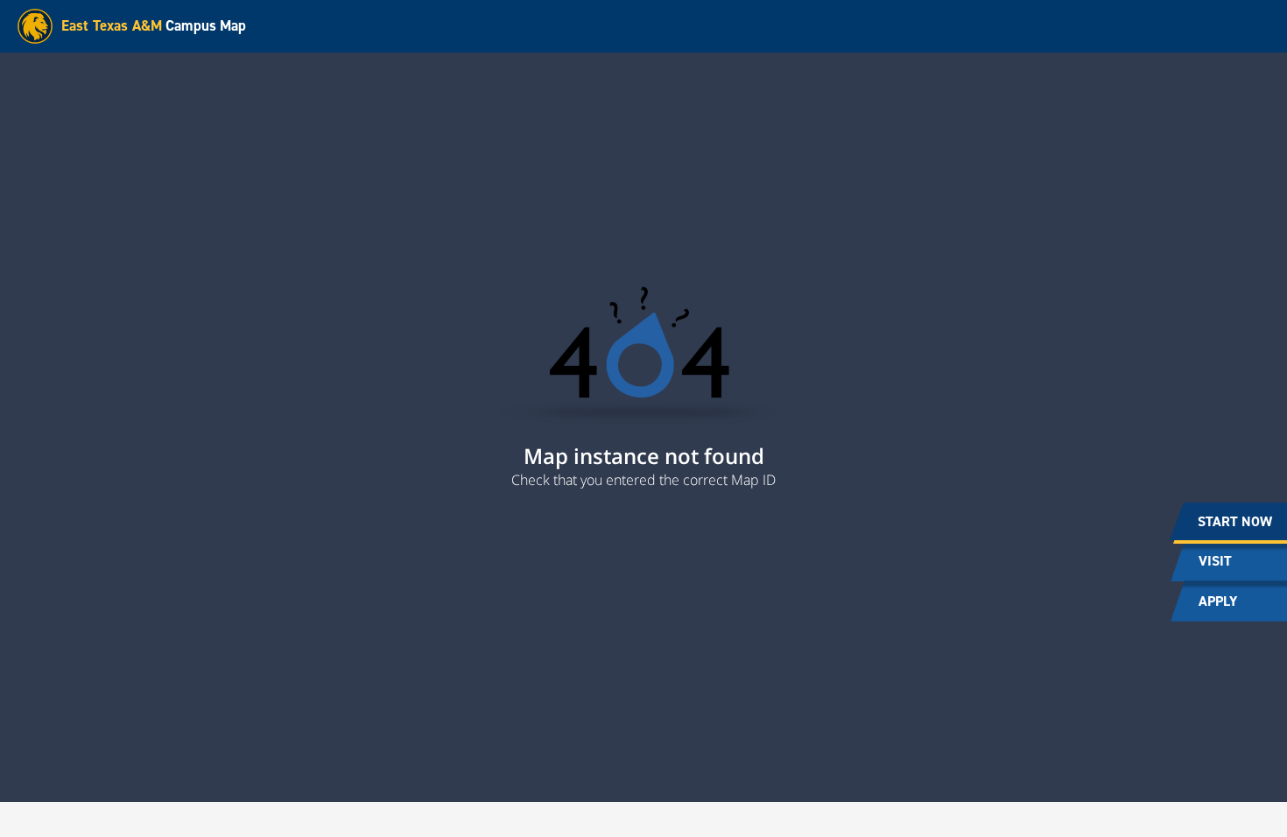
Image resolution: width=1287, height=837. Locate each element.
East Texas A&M (111, 25)
